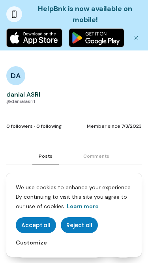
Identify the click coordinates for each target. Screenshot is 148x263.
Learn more (83, 206)
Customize (31, 242)
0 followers (19, 126)
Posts (45, 156)
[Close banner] (136, 37)
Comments (96, 156)
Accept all (36, 225)
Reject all (79, 225)
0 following (49, 126)
